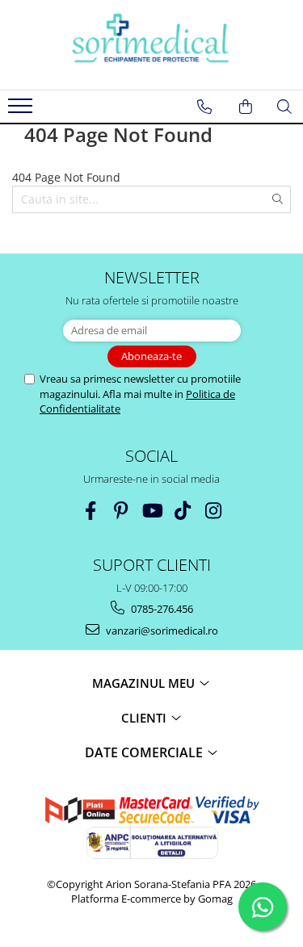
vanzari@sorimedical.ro (160, 630)
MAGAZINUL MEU (145, 683)
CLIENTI (145, 718)
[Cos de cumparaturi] (245, 106)
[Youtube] (151, 511)
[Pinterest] (121, 511)
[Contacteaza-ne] (204, 106)
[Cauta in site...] (284, 106)
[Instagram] (213, 511)
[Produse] (22, 110)
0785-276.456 (160, 608)
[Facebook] (90, 511)
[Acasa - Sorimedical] (152, 45)
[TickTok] (182, 511)
